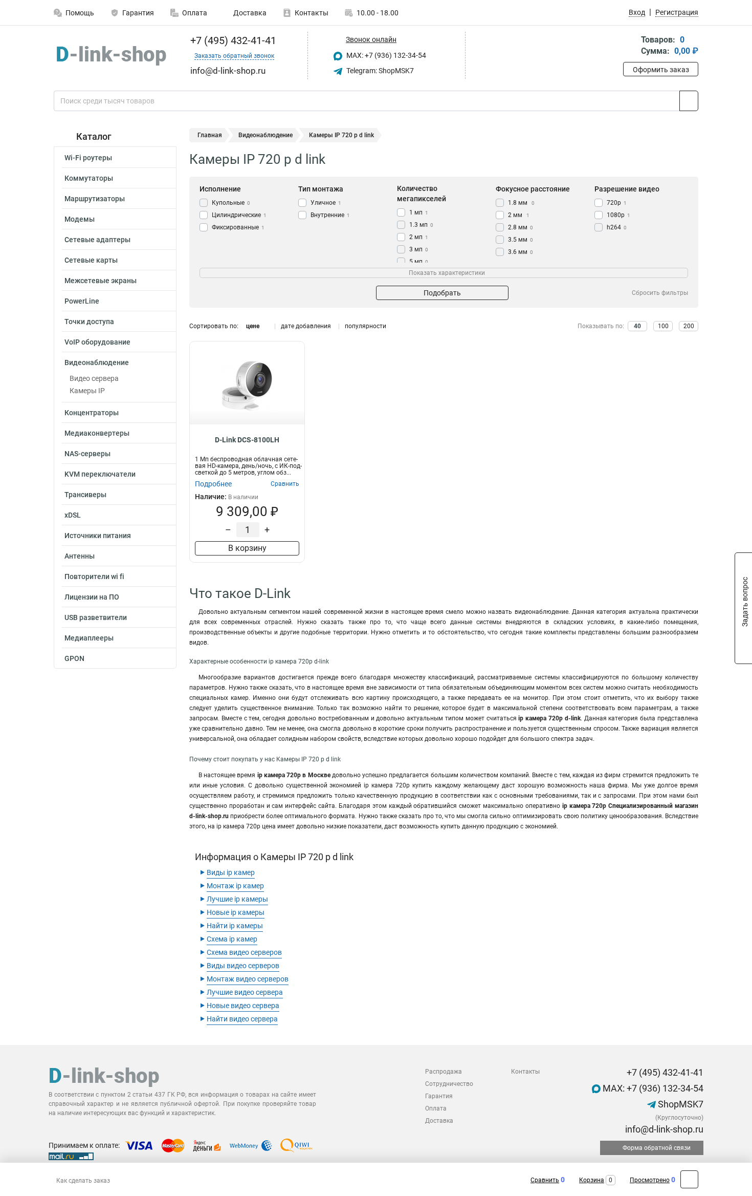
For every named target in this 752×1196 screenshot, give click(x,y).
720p (617, 202)
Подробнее (213, 484)
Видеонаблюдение (96, 362)
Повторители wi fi (94, 576)
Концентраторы (91, 413)
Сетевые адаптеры (97, 240)
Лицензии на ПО (91, 597)
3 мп (418, 249)
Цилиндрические (239, 215)
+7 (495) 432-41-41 (232, 40)
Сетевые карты (91, 260)
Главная (209, 135)
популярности (365, 326)
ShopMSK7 (679, 1104)
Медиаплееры (89, 638)
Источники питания (97, 535)
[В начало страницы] (689, 1179)
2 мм (518, 215)
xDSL (72, 515)
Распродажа (443, 1071)
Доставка (249, 13)
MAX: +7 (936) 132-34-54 (385, 55)
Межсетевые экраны (100, 280)
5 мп (418, 261)
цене (252, 326)
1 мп (418, 212)
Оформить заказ (661, 70)
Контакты (311, 13)
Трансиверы (85, 494)
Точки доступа (89, 321)
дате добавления (306, 326)
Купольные (231, 202)
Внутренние (330, 215)
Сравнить (544, 1180)
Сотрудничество (449, 1083)
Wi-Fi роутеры (88, 158)
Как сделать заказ (83, 1180)
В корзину (247, 548)
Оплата (194, 13)
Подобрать (442, 293)
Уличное (326, 202)
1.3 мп (421, 224)
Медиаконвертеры (96, 433)
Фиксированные (238, 227)
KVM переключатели (100, 474)
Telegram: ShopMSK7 (379, 71)
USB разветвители (95, 617)
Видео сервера (94, 378)
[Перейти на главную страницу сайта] (111, 56)
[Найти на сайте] (688, 101)
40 (637, 326)
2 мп (418, 237)
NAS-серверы (87, 454)
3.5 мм (520, 239)
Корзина (591, 1180)
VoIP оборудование (97, 342)
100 (663, 326)
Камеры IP (87, 391)
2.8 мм (520, 227)
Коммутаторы (88, 178)
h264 (617, 227)
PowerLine (81, 301)
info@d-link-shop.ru (663, 1129)
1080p (618, 215)
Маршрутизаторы (94, 199)
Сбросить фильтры (660, 292)
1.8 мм (521, 202)
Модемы (79, 219)
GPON (74, 658)
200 (688, 326)
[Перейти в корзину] (630, 46)
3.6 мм (520, 251)
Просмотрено (650, 1180)
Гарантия (138, 13)
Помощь (79, 13)
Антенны (79, 556)
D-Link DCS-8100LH (247, 440)
